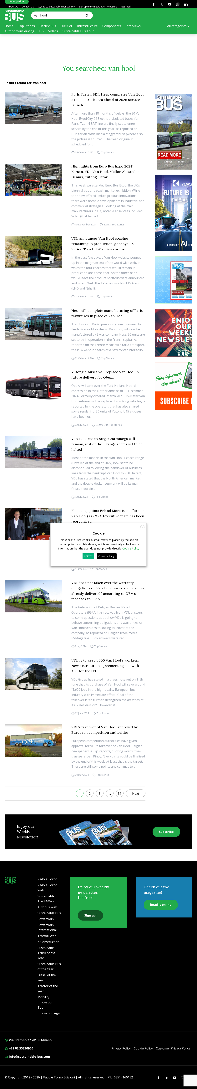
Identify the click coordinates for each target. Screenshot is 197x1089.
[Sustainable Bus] (14, 15)
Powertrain (46, 919)
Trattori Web (47, 936)
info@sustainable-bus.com (29, 1056)
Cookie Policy (143, 1048)
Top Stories (26, 26)
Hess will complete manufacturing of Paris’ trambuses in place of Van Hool (107, 313)
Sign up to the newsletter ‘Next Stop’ (98, 6)
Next (135, 793)
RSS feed (126, 6)
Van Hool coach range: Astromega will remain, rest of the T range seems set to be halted (106, 444)
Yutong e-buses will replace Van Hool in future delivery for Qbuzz (105, 375)
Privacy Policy (121, 1048)
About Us (13, 6)
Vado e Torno (47, 879)
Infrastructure (87, 26)
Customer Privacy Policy (173, 1048)
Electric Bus (47, 26)
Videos (53, 31)
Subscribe (166, 832)
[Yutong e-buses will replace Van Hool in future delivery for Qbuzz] (33, 385)
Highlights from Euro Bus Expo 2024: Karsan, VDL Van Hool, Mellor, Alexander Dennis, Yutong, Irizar (105, 171)
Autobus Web (47, 907)
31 (119, 793)
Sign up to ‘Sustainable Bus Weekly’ (56, 6)
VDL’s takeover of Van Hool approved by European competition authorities (104, 730)
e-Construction (48, 942)
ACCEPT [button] (88, 556)
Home (9, 26)
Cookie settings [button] (106, 556)
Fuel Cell (67, 26)
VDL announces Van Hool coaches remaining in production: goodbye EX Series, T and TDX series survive (102, 243)
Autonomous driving (19, 31)
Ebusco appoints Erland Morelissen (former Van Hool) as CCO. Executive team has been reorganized (107, 516)
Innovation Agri (49, 1013)
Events (107, 224)
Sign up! (90, 915)
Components (111, 26)
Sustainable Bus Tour (78, 31)
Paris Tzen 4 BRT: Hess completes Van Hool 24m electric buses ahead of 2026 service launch (107, 99)
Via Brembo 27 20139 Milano (30, 1040)
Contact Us (28, 6)
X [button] (142, 527)
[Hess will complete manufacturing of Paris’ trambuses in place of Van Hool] (33, 324)
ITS (41, 31)
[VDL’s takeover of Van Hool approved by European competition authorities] (33, 740)
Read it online (160, 905)
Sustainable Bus (49, 913)
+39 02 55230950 (20, 1048)
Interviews (133, 26)
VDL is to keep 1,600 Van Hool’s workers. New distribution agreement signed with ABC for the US (105, 665)
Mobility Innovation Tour (45, 1002)
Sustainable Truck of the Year (46, 953)
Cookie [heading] (99, 533)
